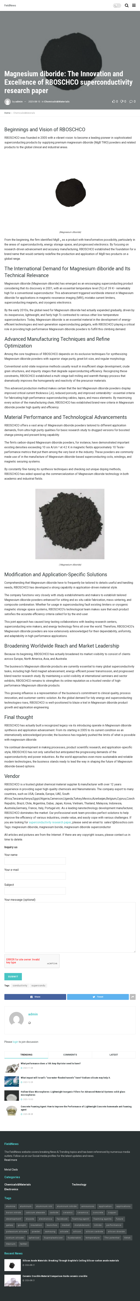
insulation (36, 1225)
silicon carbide (94, 1231)
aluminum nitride (67, 1206)
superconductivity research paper (50, 822)
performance (113, 1225)
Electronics (11, 1189)
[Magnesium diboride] (70, 192)
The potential (112, 1238)
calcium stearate (35, 1212)
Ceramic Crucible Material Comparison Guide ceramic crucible (55, 1276)
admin (19, 101)
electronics (45, 1219)
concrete (98, 1212)
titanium (10, 1244)
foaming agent (80, 1219)
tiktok (127, 1238)
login (15, 1041)
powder (36, 1231)
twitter (23, 1244)
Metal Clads (11, 1169)
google (22, 1225)
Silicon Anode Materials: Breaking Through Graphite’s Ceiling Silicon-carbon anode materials (71, 1260)
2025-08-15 (34, 101)
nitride (98, 1225)
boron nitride (13, 1212)
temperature (93, 1238)
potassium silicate (16, 1231)
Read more (10, 1159)
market (66, 1225)
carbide (54, 1212)
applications (123, 1206)
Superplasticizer (53, 1238)
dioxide (30, 1219)
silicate (64, 1231)
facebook (62, 1219)
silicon (77, 1231)
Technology (79, 1184)
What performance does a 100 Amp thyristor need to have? (51, 1063)
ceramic (68, 1212)
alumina (10, 1206)
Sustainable (74, 1238)
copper (112, 1212)
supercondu (38, 985)
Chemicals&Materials (56, 101)
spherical (34, 1238)
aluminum (26, 1206)
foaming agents (103, 1219)
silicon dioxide (116, 1231)
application (105, 1206)
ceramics (82, 1212)
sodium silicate (15, 1238)
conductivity (20, 985)
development (13, 1219)
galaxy (9, 1225)
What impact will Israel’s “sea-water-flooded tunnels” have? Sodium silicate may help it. (66, 1077)
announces (87, 1206)
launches (52, 1225)
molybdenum (82, 1225)
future (119, 1219)
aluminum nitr (44, 1206)
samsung (50, 1231)
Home (7, 113)
